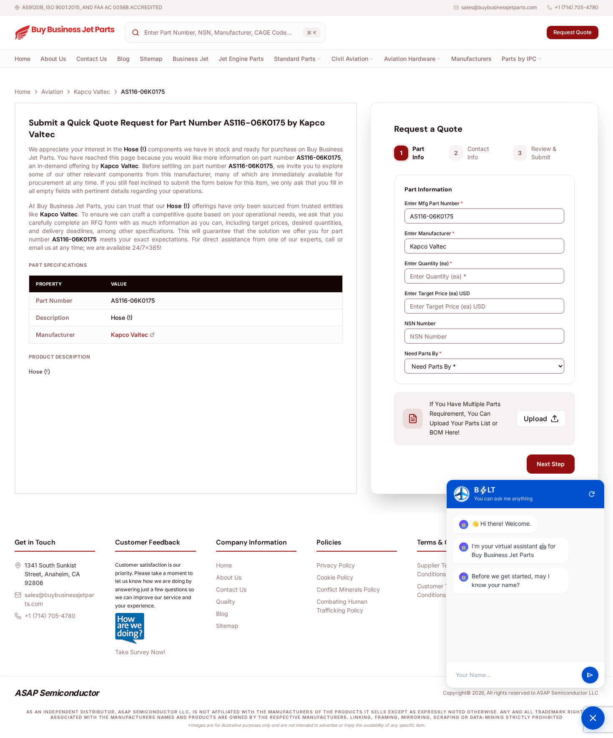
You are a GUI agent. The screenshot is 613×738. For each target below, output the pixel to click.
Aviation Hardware (409, 58)
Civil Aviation (350, 58)
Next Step (551, 463)
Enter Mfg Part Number (433, 203)
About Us (53, 58)
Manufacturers (471, 58)
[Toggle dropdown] (319, 58)
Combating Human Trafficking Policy (342, 606)
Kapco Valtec (92, 91)
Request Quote (572, 32)
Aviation (52, 91)
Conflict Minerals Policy (348, 589)
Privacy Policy (336, 565)
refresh (592, 494)
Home (22, 58)
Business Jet (191, 58)
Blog (123, 58)
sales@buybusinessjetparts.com (499, 7)
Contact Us (91, 58)
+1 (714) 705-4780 (576, 7)
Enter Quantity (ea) (428, 263)
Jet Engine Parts (241, 58)
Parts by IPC (519, 58)
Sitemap (151, 58)
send (590, 675)
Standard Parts (295, 58)
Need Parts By (423, 353)
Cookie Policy (335, 577)
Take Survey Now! (140, 651)
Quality (225, 601)
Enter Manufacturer (429, 233)
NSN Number (420, 323)
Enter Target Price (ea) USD (437, 293)
